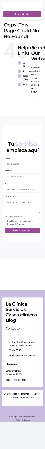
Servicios (26, 71)
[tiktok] (27, 402)
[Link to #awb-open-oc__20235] (39, 7)
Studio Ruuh (28, 397)
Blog (24, 84)
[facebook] (18, 402)
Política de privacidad (14, 217)
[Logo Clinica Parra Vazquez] (12, 3)
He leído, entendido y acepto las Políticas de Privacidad (19, 222)
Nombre (8, 158)
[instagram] (23, 402)
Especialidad (10, 196)
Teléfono (8, 171)
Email (7, 184)
